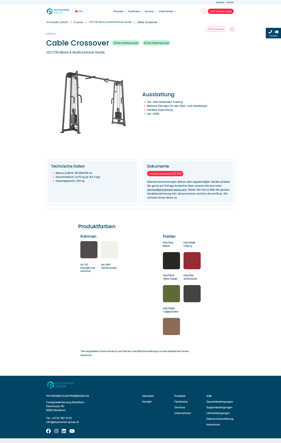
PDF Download (216, 29)
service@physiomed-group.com (167, 189)
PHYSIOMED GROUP (57, 22)
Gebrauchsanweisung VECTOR (165, 173)
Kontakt (230, 2)
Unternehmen (166, 11)
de (81, 12)
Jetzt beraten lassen (222, 11)
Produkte (118, 11)
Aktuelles (220, 2)
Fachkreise (134, 11)
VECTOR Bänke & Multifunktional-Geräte (110, 22)
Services (149, 11)
